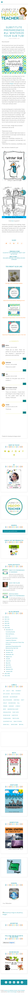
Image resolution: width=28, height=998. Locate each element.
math (4, 709)
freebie (5, 706)
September (9, 654)
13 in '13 (8, 636)
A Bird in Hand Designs (12, 991)
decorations (12, 703)
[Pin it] (17, 243)
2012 (6, 673)
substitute (15, 715)
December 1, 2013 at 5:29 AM (11, 347)
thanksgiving (7, 718)
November (9, 650)
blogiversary (14, 696)
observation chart (13, 709)
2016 (6, 621)
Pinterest (18, 690)
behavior (5, 696)
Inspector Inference (11, 640)
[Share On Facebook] (10, 243)
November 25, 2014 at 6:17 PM (11, 406)
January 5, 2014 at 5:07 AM (11, 389)
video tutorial (18, 721)
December (8, 629)
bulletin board (7, 700)
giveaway (11, 706)
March (7, 667)
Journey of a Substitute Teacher (10, 990)
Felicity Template (21, 990)
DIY (4, 690)
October (8, 652)
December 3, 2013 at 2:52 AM (11, 376)
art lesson (6, 693)
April (7, 665)
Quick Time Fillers (14, 583)
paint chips (15, 712)
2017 (6, 619)
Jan (7, 374)
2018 (6, 617)
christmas (16, 700)
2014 (6, 625)
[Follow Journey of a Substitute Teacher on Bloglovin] (9, 943)
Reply (24, 358)
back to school (15, 693)
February (8, 669)
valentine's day (7, 721)
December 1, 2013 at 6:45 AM (11, 364)
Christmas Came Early (11, 638)
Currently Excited (10, 632)
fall (18, 703)
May (7, 663)
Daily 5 (8, 690)
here (12, 221)
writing (21, 724)
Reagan (12, 83)
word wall (6, 724)
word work (14, 724)
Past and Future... (10, 634)
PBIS (13, 690)
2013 (6, 627)
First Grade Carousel (11, 387)
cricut (5, 703)
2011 (6, 675)
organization (7, 712)
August (8, 656)
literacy (18, 706)
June (7, 661)
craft (22, 700)
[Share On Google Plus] (14, 243)
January (8, 671)
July (7, 658)
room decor (6, 715)
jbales (7, 345)
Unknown (8, 362)
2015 (6, 623)
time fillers (15, 718)
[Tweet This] (6, 243)
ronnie (7, 404)
